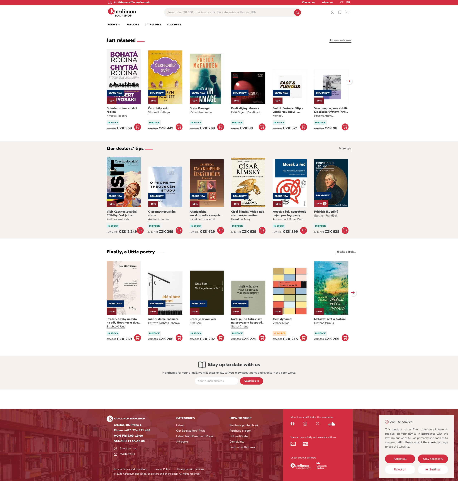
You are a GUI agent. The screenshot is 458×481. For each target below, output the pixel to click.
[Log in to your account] (332, 12)
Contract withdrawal (243, 447)
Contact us (308, 2)
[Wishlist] (339, 12)
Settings (435, 470)
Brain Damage (199, 108)
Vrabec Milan (281, 323)
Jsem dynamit (282, 319)
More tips (345, 148)
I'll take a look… (346, 252)
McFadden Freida (201, 112)
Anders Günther (158, 219)
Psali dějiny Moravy (245, 108)
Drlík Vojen (238, 112)
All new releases (340, 40)
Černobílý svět (158, 108)
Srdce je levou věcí (203, 319)
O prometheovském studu (162, 213)
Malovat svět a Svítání (330, 319)
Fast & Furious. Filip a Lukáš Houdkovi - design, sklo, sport (288, 110)
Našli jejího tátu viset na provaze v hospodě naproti (246, 320)
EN (348, 2)
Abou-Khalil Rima (284, 219)
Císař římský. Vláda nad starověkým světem (247, 213)
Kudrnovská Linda (118, 219)
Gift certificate (239, 436)
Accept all (400, 459)
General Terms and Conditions (130, 469)
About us (327, 2)
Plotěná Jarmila (324, 323)
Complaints (237, 442)
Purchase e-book (240, 431)
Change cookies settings (190, 469)
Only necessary (433, 459)
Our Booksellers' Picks (190, 431)
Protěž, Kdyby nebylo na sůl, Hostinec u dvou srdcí (123, 320)
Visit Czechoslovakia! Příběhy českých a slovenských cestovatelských (122, 213)
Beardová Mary (240, 219)
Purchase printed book (244, 425)
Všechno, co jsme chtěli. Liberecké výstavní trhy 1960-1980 (331, 110)
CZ (342, 2)
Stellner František (325, 216)
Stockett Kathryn (159, 112)
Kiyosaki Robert (117, 116)
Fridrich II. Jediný (326, 211)
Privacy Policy (162, 469)
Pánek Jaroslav (199, 219)
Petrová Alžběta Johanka (164, 323)
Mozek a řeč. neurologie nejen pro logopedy (289, 213)
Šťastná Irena (239, 327)
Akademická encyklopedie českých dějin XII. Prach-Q (205, 213)
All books (182, 442)
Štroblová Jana (116, 327)
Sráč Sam (196, 323)
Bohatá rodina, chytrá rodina (122, 110)
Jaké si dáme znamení (163, 319)
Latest (180, 425)
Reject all (400, 470)
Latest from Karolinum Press (194, 436)
